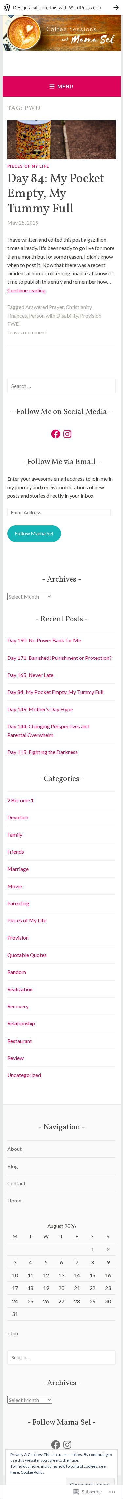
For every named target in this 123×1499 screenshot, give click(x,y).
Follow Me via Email (61, 462)
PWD (13, 324)
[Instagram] (67, 434)
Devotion (17, 817)
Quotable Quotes (27, 955)
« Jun (12, 1333)
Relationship (21, 1023)
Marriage (18, 869)
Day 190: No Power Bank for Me (44, 640)
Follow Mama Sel (34, 533)
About (14, 1149)
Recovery (18, 1006)
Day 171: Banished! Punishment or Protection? (59, 658)
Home (14, 1200)
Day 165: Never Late (30, 675)
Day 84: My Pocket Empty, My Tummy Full (55, 194)
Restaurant (19, 1041)
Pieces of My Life (28, 166)
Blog (12, 1166)
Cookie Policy (32, 1472)
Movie (14, 886)
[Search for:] (61, 386)
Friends (15, 851)
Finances (17, 315)
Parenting (18, 903)
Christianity (79, 307)
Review (15, 1058)
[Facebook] (56, 434)
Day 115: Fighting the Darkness (42, 752)
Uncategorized (24, 1075)
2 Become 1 (20, 800)
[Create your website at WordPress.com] (61, 7)
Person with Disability (53, 315)
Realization (19, 989)
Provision (90, 315)
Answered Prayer (44, 307)
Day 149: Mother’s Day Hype (40, 709)
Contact (16, 1183)
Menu (65, 86)
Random (16, 972)
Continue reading (26, 290)
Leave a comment (26, 332)
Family (14, 834)
